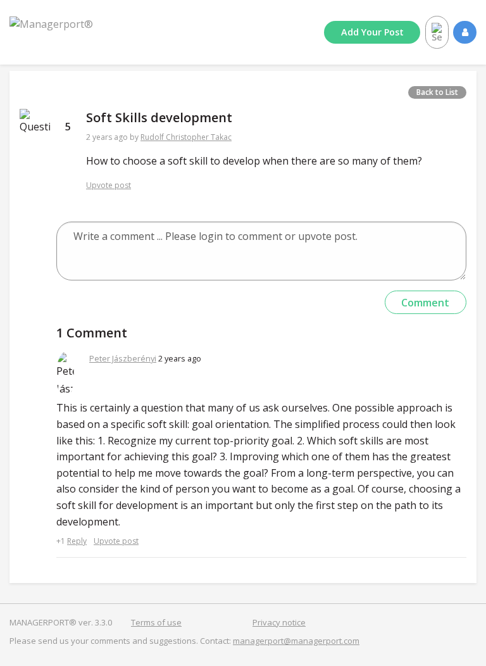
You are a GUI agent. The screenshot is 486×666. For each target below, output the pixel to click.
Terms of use (156, 622)
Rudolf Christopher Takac (186, 137)
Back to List (437, 92)
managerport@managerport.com (296, 640)
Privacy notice (279, 622)
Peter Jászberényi (122, 358)
